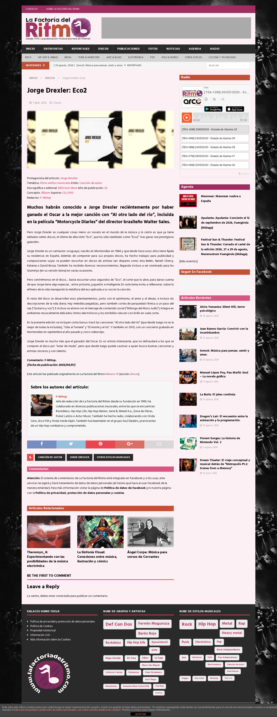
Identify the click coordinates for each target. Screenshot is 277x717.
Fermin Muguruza (153, 623)
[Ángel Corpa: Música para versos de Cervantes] (150, 532)
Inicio (30, 48)
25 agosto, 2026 (211, 338)
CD (64, 192)
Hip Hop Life (136, 642)
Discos (103, 48)
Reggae (185, 678)
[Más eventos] (188, 261)
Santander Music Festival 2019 (136, 686)
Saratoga (158, 693)
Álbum (45, 192)
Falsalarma (134, 672)
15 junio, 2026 (210, 473)
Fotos (153, 48)
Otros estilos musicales (55, 183)
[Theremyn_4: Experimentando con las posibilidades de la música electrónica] (50, 532)
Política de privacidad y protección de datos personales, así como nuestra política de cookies (66, 709)
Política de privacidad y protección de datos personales (62, 621)
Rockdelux (113, 642)
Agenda (195, 48)
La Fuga (159, 658)
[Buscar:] (228, 65)
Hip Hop (207, 624)
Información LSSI (40, 635)
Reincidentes (111, 686)
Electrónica (135, 57)
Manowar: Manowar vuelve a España (221, 199)
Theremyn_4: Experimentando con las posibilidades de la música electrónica (47, 559)
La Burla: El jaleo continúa (217, 394)
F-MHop (45, 197)
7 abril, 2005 (40, 103)
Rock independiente (228, 650)
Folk (210, 657)
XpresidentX (159, 642)
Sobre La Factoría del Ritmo (62, 9)
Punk (185, 642)
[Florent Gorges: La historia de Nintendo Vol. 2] (188, 443)
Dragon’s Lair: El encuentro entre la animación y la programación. (224, 418)
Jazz (184, 658)
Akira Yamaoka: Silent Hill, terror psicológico (222, 308)
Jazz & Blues (113, 57)
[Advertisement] (180, 27)
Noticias (173, 48)
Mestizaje (214, 678)
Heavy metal (232, 633)
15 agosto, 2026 (211, 399)
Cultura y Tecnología (222, 57)
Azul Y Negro (150, 679)
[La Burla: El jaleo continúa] (188, 399)
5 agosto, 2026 (210, 447)
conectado (63, 596)
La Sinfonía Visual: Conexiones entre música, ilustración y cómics (97, 557)
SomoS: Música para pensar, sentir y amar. (224, 352)
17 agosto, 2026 (210, 382)
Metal (68, 57)
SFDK (154, 650)
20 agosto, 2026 (211, 360)
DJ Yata (131, 658)
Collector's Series (114, 672)
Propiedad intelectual (43, 630)
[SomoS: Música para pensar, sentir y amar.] (188, 355)
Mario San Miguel (151, 665)
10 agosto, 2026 (211, 425)
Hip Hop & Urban (48, 57)
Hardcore (196, 657)
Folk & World (170, 57)
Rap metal (199, 678)
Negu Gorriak (113, 658)
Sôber (145, 658)
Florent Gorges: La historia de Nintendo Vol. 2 (220, 440)
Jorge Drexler (69, 178)
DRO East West (67, 188)
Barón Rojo (147, 634)
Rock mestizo (214, 664)
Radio (214, 48)
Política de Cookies (41, 626)
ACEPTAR (140, 714)
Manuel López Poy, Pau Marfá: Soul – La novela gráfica (224, 374)
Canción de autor (90, 183)
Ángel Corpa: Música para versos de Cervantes (147, 555)
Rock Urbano (232, 671)
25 (105, 188)
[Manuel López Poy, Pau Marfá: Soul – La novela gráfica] (188, 377)
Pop (152, 57)
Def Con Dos (119, 624)
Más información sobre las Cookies (50, 639)
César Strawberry (153, 672)
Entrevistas (53, 48)
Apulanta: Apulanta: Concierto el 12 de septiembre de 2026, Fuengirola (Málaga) (225, 223)
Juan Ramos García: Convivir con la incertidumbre (224, 330)
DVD (70, 192)
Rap (241, 623)
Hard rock (228, 678)
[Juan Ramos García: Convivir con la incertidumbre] (188, 333)
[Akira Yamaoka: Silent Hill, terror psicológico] (188, 311)
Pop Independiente (227, 657)
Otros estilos (193, 57)
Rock (28, 57)
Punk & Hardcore (89, 57)
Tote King (159, 686)
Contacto (32, 9)
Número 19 (112, 374)
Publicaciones (128, 48)
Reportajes (80, 48)
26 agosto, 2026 (211, 316)
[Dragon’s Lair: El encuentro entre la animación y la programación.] (188, 421)
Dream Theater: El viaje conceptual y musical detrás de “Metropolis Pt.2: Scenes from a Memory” (225, 464)
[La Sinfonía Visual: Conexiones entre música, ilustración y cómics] (100, 532)
